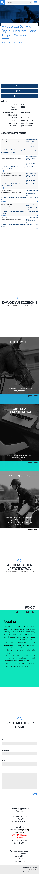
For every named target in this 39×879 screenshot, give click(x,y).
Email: (4, 760)
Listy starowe (21, 96)
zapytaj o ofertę (32, 396)
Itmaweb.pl (34, 871)
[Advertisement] (19, 64)
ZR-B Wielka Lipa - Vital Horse (32, 193)
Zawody (21, 86)
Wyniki (21, 91)
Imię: (3, 740)
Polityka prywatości (32, 869)
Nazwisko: (5, 750)
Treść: (4, 771)
